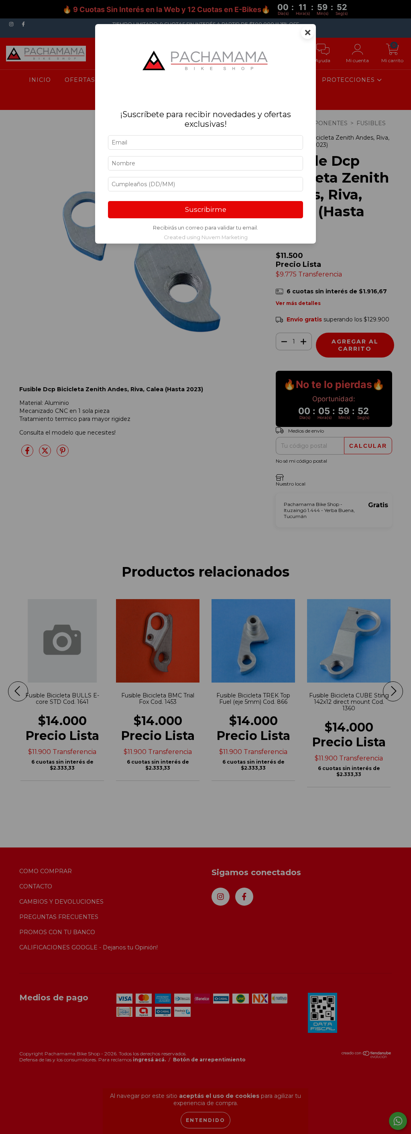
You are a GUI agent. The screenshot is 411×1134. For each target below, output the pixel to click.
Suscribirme (205, 209)
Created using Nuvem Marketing (206, 237)
